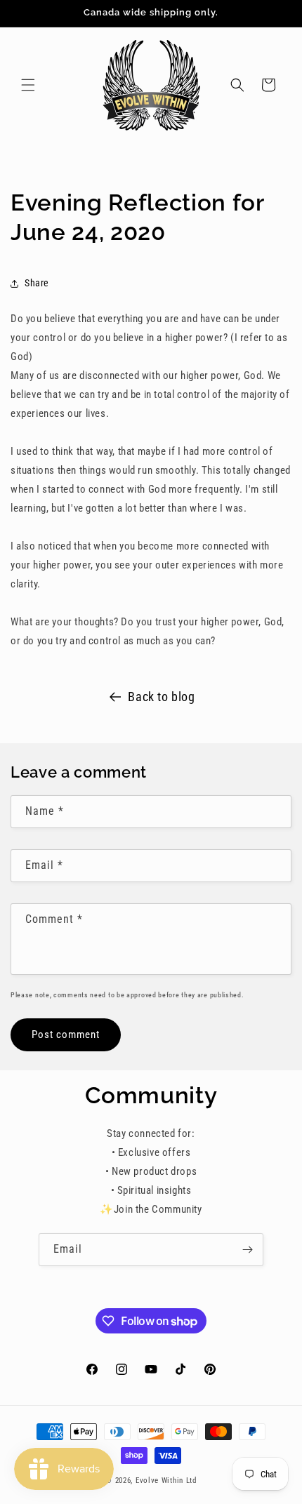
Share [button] (37, 282)
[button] (28, 84)
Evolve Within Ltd (166, 1480)
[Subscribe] (247, 1249)
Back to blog (161, 696)
